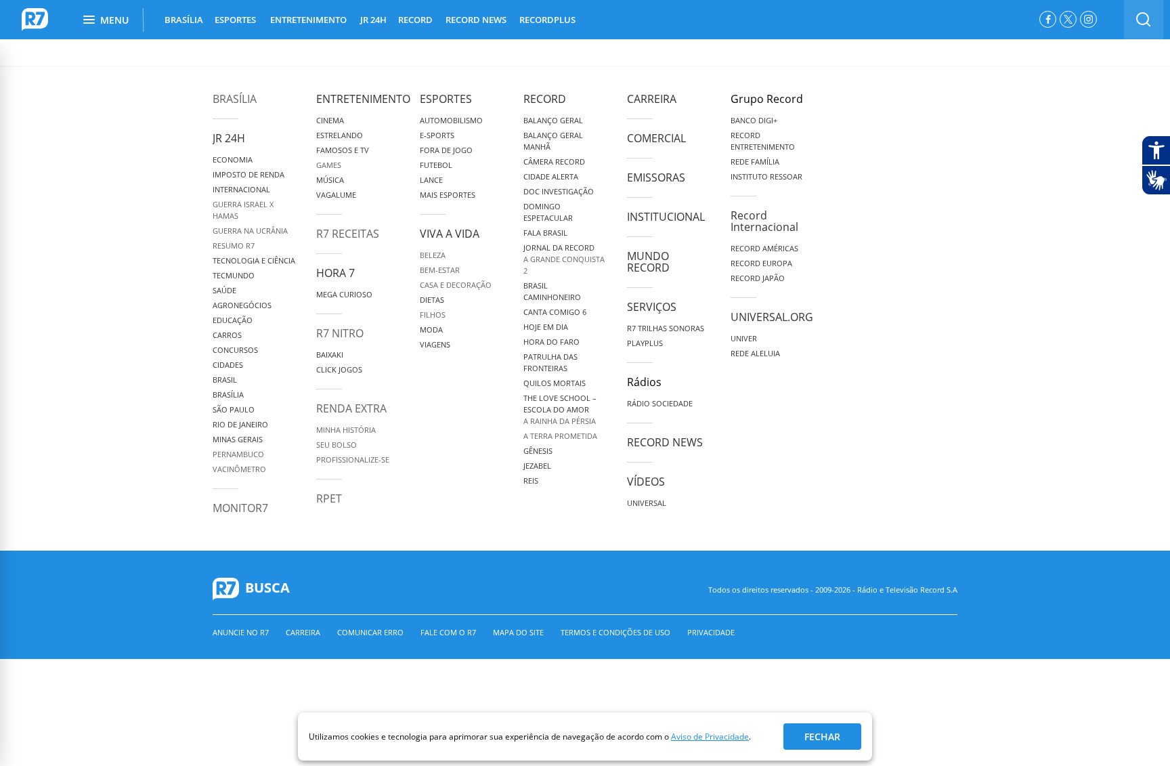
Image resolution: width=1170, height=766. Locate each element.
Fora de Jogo (446, 150)
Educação (233, 320)
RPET (329, 498)
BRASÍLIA (184, 20)
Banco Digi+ (754, 120)
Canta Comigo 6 (554, 312)
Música (330, 180)
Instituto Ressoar (766, 176)
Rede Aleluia (755, 353)
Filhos (433, 315)
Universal (646, 503)
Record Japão (758, 278)
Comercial (656, 138)
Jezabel (537, 466)
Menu (114, 20)
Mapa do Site (518, 632)
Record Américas (764, 248)
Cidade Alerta (550, 176)
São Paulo (234, 409)
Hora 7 (335, 272)
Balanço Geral (553, 120)
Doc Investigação (558, 191)
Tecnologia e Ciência (254, 260)
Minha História (346, 430)
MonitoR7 (240, 508)
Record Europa (761, 263)
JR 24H (373, 20)
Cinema (330, 120)
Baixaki (329, 354)
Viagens (435, 344)
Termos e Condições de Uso (615, 632)
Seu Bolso (336, 445)
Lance (431, 180)
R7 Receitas (347, 233)
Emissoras (656, 177)
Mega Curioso (344, 294)
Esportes (446, 98)
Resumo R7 (234, 245)
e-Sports (437, 135)
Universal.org (772, 317)
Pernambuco (238, 454)
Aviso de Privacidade (710, 736)
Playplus (645, 343)
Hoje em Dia (545, 327)
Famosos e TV (342, 150)
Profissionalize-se (352, 459)
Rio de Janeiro (240, 424)
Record (544, 98)
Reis (530, 480)
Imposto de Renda (248, 174)
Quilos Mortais (554, 383)
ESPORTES (235, 20)
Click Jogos (339, 369)
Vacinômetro (239, 469)
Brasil (225, 380)
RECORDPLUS (547, 20)
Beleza (433, 255)
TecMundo (234, 275)
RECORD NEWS (476, 20)
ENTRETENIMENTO (308, 20)
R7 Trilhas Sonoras (665, 328)
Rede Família (755, 161)
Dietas (432, 300)
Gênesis (537, 451)
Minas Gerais (238, 439)
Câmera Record (554, 161)
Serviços (651, 306)
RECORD (415, 20)
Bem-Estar (440, 270)
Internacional (241, 189)
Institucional (666, 216)
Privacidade (711, 632)
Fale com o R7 (448, 632)
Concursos (235, 350)
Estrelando (339, 135)
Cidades (228, 365)
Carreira (651, 98)
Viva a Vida (449, 233)
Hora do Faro (551, 342)
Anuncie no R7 (241, 632)
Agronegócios (242, 305)
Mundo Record (648, 262)
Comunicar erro (370, 632)
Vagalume (336, 195)
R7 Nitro (340, 333)
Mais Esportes (447, 195)
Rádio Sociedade (660, 403)
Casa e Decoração (456, 285)
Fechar (822, 736)
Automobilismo (451, 120)
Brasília (235, 98)
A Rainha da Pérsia (559, 421)
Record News (665, 442)
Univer (744, 338)
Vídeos (646, 481)
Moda (431, 329)
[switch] (1143, 19)
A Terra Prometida (560, 436)
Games (328, 165)
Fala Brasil (545, 233)
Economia (233, 159)
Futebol (436, 165)
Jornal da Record (558, 247)
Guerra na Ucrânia (250, 231)
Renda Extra (351, 408)
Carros (227, 335)
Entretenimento (363, 98)
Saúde (224, 290)
